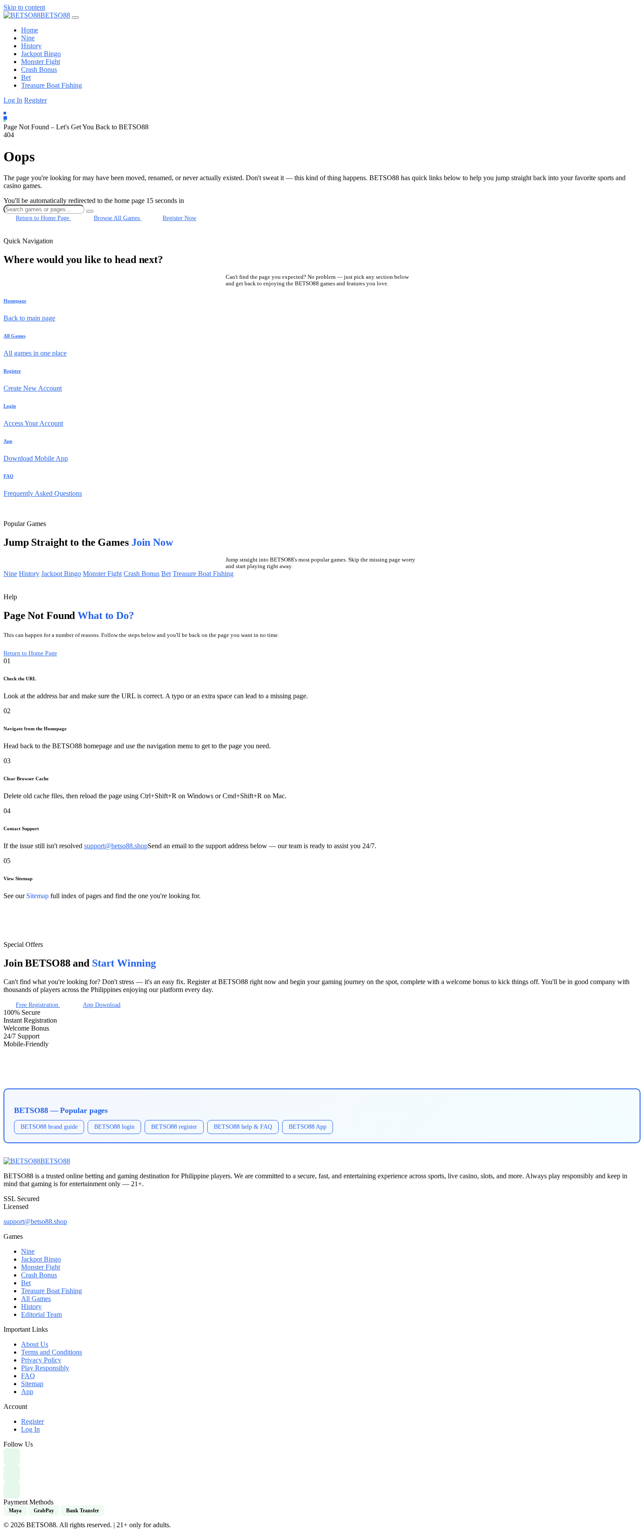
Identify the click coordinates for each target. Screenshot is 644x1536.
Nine (28, 38)
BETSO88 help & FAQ (243, 1126)
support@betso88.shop (116, 846)
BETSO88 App (307, 1126)
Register (35, 100)
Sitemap (37, 896)
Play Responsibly (45, 1368)
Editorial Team (41, 1314)
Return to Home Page (43, 217)
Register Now (179, 217)
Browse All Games (118, 217)
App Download (101, 1004)
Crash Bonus (39, 69)
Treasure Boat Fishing (51, 85)
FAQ (28, 1376)
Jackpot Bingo (41, 53)
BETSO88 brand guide (49, 1126)
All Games (36, 1298)
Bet (26, 77)
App (27, 1391)
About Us (34, 1344)
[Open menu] (75, 17)
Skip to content (24, 7)
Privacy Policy (41, 1360)
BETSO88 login (114, 1126)
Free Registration (38, 1004)
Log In (13, 100)
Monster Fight (40, 61)
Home (29, 30)
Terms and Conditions (51, 1352)
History (31, 46)
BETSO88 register (174, 1126)
